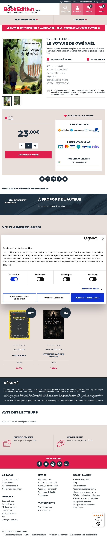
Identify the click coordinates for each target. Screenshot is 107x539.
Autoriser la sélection (53, 298)
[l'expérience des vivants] (53, 324)
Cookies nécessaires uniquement (19, 297)
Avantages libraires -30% (48, 486)
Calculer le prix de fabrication (85, 498)
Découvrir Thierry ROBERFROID (15, 201)
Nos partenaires (44, 510)
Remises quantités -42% (47, 482)
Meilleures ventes (9, 507)
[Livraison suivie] (78, 130)
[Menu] (102, 514)
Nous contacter (85, 2)
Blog (96, 2)
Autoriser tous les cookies (87, 298)
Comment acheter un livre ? (84, 492)
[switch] (40, 279)
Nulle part (19, 355)
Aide (102, 2)
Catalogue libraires (9, 520)
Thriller (19, 362)
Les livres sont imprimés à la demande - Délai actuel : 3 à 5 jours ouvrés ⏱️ (53, 28)
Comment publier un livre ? (84, 489)
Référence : (51, 66)
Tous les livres (8, 501)
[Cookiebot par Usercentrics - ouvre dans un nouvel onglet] (86, 239)
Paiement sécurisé (23, 437)
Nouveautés (7, 510)
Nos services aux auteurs (12, 489)
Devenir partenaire (45, 507)
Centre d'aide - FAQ (81, 479)
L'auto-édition (7, 482)
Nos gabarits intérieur (82, 501)
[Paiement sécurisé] (78, 147)
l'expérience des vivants (53, 355)
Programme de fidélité (47, 492)
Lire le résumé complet (61, 59)
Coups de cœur (8, 504)
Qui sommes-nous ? (68, 2)
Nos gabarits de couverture (84, 504)
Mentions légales (39, 535)
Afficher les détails (90, 289)
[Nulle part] (19, 324)
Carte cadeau (43, 495)
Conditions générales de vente (17, 535)
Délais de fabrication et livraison (86, 495)
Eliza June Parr (19, 350)
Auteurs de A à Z (9, 513)
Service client (75, 437)
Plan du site (78, 508)
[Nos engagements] (78, 162)
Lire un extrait (98, 59)
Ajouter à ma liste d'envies (80, 116)
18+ (3, 516)
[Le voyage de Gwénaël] (22, 93)
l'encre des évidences (53, 350)
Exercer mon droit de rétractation (83, 535)
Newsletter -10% (44, 479)
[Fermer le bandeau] (103, 239)
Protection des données (58, 535)
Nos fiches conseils (10, 486)
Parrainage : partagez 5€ (47, 489)
